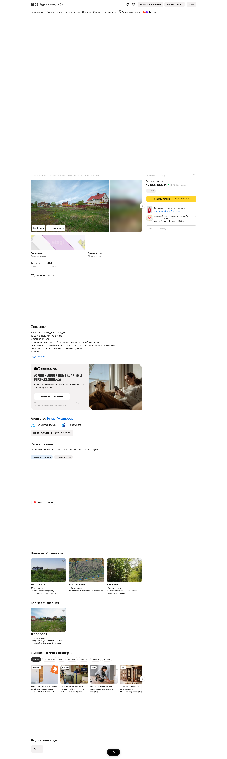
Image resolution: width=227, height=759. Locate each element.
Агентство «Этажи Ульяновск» (167, 211)
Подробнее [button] (36, 356)
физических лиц (59, 405)
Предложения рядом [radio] (42, 457)
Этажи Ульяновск (60, 418)
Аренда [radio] (107, 659)
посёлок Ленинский (67, 449)
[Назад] (30, 242)
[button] (133, 4)
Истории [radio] (72, 659)
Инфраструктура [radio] (63, 457)
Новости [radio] (95, 659)
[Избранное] (127, 4)
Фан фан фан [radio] (49, 659)
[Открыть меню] (188, 175)
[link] (191, 4)
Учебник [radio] (83, 659)
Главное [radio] (36, 659)
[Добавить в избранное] (194, 175)
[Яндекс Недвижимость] (47, 4)
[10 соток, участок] (124, 570)
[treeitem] (38, 12)
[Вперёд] (142, 205)
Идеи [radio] (61, 659)
